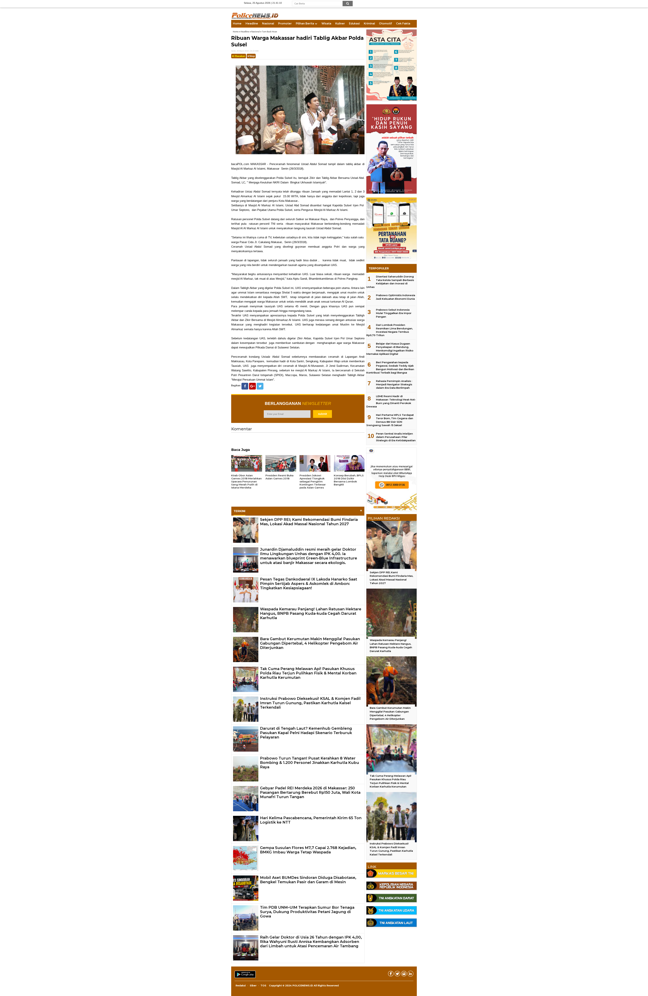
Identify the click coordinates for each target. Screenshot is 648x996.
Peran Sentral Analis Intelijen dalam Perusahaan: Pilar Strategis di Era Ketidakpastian (396, 437)
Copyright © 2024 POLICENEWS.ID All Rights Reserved (304, 985)
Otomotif (385, 23)
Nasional (268, 23)
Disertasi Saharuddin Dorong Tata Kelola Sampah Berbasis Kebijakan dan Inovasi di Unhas (390, 281)
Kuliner (340, 23)
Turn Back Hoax (269, 31)
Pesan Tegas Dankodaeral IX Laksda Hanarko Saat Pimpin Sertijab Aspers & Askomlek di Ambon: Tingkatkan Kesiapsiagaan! (308, 583)
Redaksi (241, 985)
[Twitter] (260, 386)
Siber (253, 985)
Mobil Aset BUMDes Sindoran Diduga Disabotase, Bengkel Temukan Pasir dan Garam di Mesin (308, 879)
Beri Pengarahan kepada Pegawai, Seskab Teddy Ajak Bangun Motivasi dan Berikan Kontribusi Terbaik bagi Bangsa (390, 367)
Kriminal (369, 23)
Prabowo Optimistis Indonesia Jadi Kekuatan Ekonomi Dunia (395, 297)
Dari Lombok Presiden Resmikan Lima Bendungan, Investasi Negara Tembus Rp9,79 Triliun (389, 330)
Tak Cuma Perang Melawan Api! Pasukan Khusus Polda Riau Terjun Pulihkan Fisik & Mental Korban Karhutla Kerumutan (308, 673)
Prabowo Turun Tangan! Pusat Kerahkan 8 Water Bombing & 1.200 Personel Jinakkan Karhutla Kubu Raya (309, 762)
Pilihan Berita (305, 23)
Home (237, 23)
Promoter (285, 23)
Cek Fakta (403, 23)
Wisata (326, 23)
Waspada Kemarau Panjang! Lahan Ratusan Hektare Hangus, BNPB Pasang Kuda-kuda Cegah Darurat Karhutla (310, 613)
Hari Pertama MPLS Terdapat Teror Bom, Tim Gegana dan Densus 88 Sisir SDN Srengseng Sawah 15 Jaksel (390, 420)
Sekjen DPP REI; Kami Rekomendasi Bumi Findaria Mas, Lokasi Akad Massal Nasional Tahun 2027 (309, 521)
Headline (252, 23)
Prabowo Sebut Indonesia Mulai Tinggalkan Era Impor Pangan (393, 313)
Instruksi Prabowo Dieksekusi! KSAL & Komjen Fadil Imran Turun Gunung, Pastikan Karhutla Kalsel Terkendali (310, 703)
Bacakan (239, 56)
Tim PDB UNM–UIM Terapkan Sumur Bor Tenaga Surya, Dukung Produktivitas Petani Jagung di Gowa (307, 912)
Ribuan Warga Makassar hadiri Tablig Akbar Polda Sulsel (297, 41)
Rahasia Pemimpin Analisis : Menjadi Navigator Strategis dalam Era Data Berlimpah (394, 384)
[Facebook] (244, 386)
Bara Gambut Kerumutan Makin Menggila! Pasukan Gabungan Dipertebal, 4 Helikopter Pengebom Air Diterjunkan (310, 643)
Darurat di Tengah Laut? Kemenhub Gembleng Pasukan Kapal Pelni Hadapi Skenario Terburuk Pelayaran (306, 733)
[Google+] (252, 386)
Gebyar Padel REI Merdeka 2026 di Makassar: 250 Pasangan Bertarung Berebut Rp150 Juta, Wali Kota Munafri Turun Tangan (310, 792)
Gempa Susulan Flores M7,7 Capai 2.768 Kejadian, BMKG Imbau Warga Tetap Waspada (308, 849)
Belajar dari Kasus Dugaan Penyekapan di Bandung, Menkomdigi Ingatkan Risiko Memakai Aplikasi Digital (389, 348)
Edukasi (354, 23)
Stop (252, 56)
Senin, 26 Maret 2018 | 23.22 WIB (245, 51)
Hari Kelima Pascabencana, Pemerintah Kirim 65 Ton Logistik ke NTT (310, 820)
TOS (263, 985)
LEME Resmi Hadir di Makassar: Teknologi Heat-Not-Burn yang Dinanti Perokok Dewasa (391, 401)
